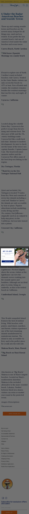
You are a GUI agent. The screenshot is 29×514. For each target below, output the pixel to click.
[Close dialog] (27, 249)
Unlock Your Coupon (8, 261)
